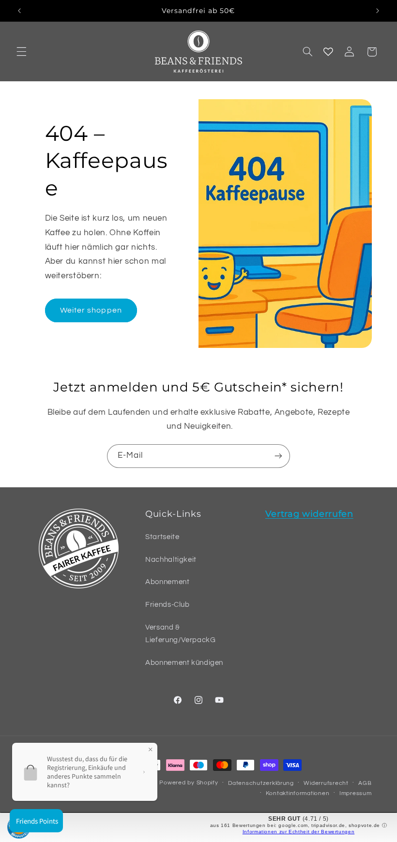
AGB (364, 783)
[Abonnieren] (278, 456)
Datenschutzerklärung (261, 783)
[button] (21, 52)
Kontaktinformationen (298, 793)
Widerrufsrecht (326, 783)
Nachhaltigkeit (171, 559)
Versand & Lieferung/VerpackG (180, 634)
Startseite (162, 537)
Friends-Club (167, 604)
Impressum (355, 793)
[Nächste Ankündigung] (377, 10)
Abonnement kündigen (184, 662)
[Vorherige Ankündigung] (19, 10)
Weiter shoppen (91, 310)
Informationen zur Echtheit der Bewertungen (298, 831)
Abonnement (167, 582)
